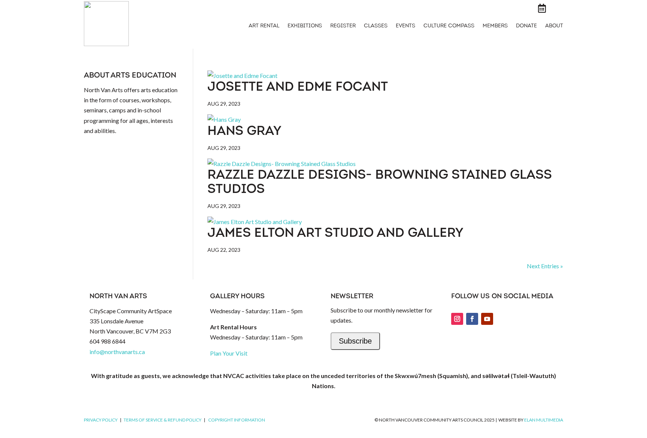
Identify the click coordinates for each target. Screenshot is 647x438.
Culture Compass (448, 26)
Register (343, 26)
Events (405, 26)
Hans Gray (244, 131)
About (554, 26)
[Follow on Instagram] (457, 319)
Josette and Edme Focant (297, 87)
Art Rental (264, 26)
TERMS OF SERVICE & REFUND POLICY (162, 420)
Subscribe (355, 341)
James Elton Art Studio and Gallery (335, 233)
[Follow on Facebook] (472, 319)
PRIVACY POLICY (101, 420)
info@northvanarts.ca (117, 351)
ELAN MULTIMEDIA (543, 420)
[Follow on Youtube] (487, 319)
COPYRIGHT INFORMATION (236, 420)
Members (495, 26)
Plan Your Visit (228, 353)
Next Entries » (545, 265)
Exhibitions (305, 26)
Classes (376, 26)
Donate (526, 26)
